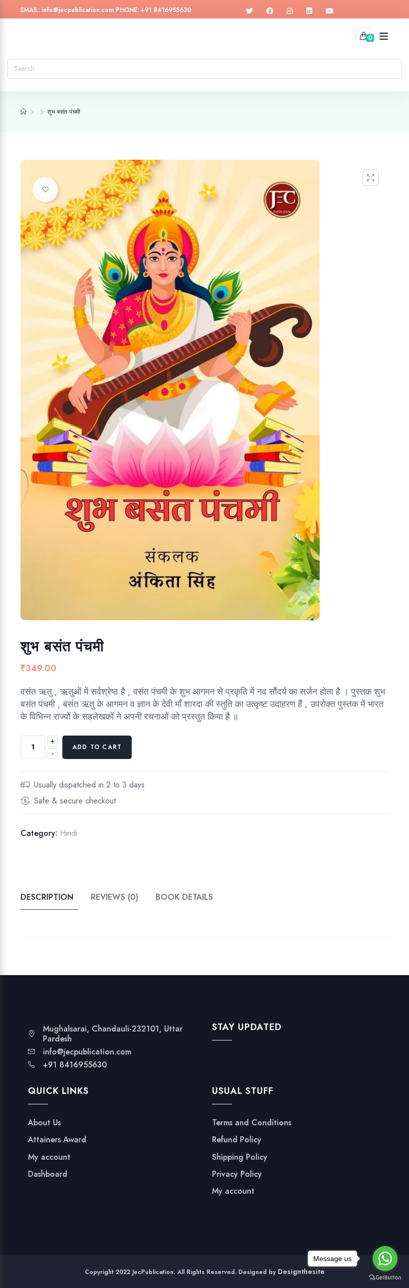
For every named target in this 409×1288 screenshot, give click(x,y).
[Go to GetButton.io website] (385, 1278)
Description (46, 897)
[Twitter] (249, 11)
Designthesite (301, 1272)
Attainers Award (57, 1139)
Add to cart (97, 747)
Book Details (184, 897)
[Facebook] (269, 11)
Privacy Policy (237, 1174)
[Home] (23, 111)
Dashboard (47, 1174)
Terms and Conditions (251, 1122)
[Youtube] (330, 11)
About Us (44, 1122)
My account (49, 1157)
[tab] (54, 897)
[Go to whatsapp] (385, 1258)
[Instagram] (290, 11)
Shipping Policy (239, 1157)
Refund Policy (236, 1139)
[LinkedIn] (309, 11)
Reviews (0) (114, 897)
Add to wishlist (45, 189)
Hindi (68, 833)
